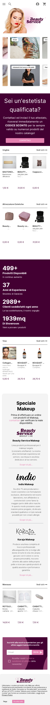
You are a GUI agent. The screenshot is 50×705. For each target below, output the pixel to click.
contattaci (14, 420)
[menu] (4, 4)
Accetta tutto (18, 701)
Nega (5, 701)
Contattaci (25, 140)
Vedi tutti (40, 150)
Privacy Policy (7, 695)
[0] (44, 4)
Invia (36, 652)
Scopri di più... (26, 464)
